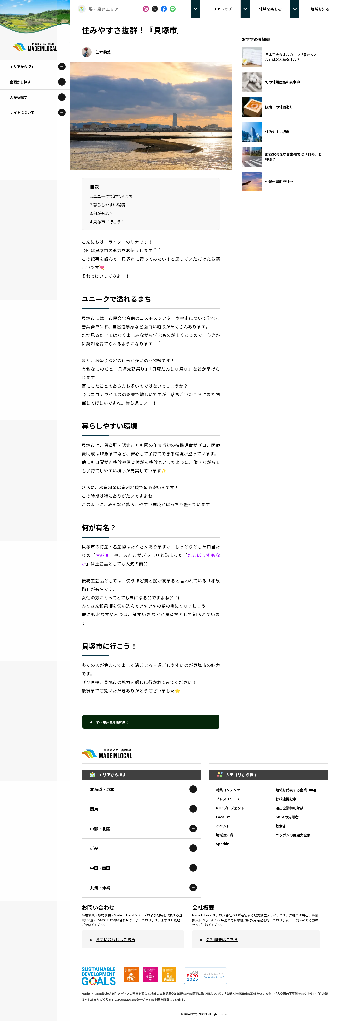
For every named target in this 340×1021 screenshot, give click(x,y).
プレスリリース (228, 798)
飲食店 (281, 825)
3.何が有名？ (101, 213)
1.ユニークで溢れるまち (111, 196)
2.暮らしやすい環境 (107, 205)
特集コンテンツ (228, 789)
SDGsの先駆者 (287, 816)
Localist (223, 816)
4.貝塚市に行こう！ (107, 222)
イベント (223, 825)
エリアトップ (220, 8)
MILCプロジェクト (230, 807)
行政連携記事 (286, 798)
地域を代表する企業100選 (296, 789)
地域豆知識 (224, 834)
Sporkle (222, 843)
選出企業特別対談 (289, 807)
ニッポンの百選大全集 (293, 834)
